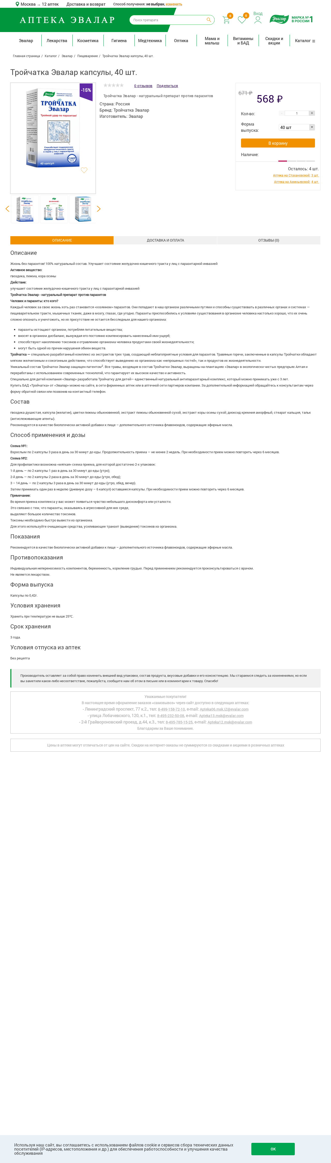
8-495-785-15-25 (179, 722)
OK (273, 1148)
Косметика (88, 40)
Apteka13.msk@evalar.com (221, 715)
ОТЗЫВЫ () (268, 240)
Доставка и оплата (165, 240)
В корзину (278, 143)
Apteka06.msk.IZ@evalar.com (224, 709)
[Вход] (258, 19)
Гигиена (119, 40)
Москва (29, 4)
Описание (62, 240)
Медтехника (150, 40)
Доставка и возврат (86, 4)
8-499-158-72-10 (171, 709)
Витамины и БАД (243, 40)
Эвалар (26, 40)
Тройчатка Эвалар (131, 110)
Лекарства (57, 40)
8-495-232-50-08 (170, 715)
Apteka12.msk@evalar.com (230, 722)
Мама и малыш (212, 40)
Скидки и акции (274, 40)
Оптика (181, 40)
